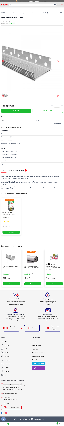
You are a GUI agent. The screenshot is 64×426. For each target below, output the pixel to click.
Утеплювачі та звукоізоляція (21, 13)
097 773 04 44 (7, 403)
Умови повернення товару (38, 352)
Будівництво (8, 348)
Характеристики (12, 170)
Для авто (7, 375)
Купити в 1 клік (47, 111)
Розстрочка (35, 349)
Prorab (3, 12)
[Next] (57, 96)
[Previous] (3, 96)
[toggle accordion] (62, 127)
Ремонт (9, 13)
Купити (17, 111)
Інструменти (8, 363)
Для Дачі (7, 367)
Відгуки (22, 170)
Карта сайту (35, 359)
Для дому (7, 371)
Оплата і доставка (36, 345)
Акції (6, 341)
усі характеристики (58, 123)
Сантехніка (7, 356)
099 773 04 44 (7, 401)
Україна (37, 120)
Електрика (7, 360)
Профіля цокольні (37, 13)
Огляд (4, 170)
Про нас (34, 342)
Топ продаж (7, 345)
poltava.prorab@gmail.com (10, 393)
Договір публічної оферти (38, 356)
